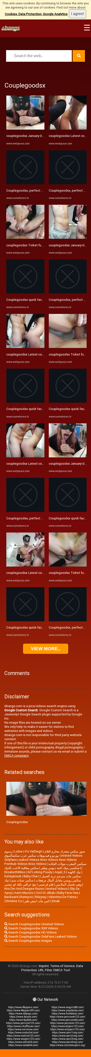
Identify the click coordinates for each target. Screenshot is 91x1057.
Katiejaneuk (12, 876)
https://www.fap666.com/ (23, 1019)
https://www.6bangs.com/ (23, 1013)
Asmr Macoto (23, 893)
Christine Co (13, 901)
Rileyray (40, 897)
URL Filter (45, 970)
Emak (56, 901)
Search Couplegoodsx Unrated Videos (36, 924)
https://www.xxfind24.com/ (23, 1042)
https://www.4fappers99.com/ (23, 1010)
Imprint (44, 966)
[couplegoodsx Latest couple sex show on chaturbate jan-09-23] (25, 347)
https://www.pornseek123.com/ (67, 1016)
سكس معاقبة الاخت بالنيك (21, 868)
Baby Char (31, 876)
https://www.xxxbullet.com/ (23, 1032)
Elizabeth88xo (14, 872)
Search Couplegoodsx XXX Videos (33, 928)
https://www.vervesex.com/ (23, 1029)
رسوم (8, 851)
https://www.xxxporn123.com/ (23, 1038)
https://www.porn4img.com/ (67, 1042)
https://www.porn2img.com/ (67, 1035)
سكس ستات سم (22, 880)
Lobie (18, 851)
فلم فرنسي (45, 884)
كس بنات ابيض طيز (37, 901)
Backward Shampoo (18, 897)
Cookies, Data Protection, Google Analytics (36, 14)
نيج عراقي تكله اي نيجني (20, 884)
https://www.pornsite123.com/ (23, 1023)
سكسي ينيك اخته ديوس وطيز (60, 868)
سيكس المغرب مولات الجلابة (67, 864)
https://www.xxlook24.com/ (23, 1045)
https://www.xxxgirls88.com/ (67, 1007)
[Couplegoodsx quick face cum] (25, 292)
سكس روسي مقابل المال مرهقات (58, 880)
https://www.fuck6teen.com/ (67, 1013)
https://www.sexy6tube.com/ (67, 1010)
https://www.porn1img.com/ (67, 1032)
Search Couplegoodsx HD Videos (32, 932)
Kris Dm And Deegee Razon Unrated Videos (35, 889)
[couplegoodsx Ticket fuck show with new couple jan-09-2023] (25, 238)
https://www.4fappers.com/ (23, 1007)
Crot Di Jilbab (45, 893)
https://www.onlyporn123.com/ (67, 1029)
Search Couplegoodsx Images (30, 941)
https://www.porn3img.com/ (67, 1038)
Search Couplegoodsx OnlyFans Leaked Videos (42, 936)
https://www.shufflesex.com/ (23, 1026)
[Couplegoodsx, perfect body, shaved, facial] (25, 183)
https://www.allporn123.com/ (67, 1026)
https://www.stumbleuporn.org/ (67, 1045)
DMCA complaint (16, 756)
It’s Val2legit (33, 851)
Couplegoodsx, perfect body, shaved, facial (37, 190)
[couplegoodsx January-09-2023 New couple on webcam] (25, 128)
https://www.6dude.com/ (23, 1016)
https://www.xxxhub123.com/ (23, 1035)
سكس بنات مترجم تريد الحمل (61, 876)
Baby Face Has (67, 893)
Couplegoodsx (17, 822)
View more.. (45, 648)
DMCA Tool (61, 970)
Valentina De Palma (62, 897)
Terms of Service (62, 966)
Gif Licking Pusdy (39, 872)
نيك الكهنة (74, 872)
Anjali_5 (60, 872)
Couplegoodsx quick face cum (28, 300)
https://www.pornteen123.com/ (67, 1023)
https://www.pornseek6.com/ (67, 1019)
